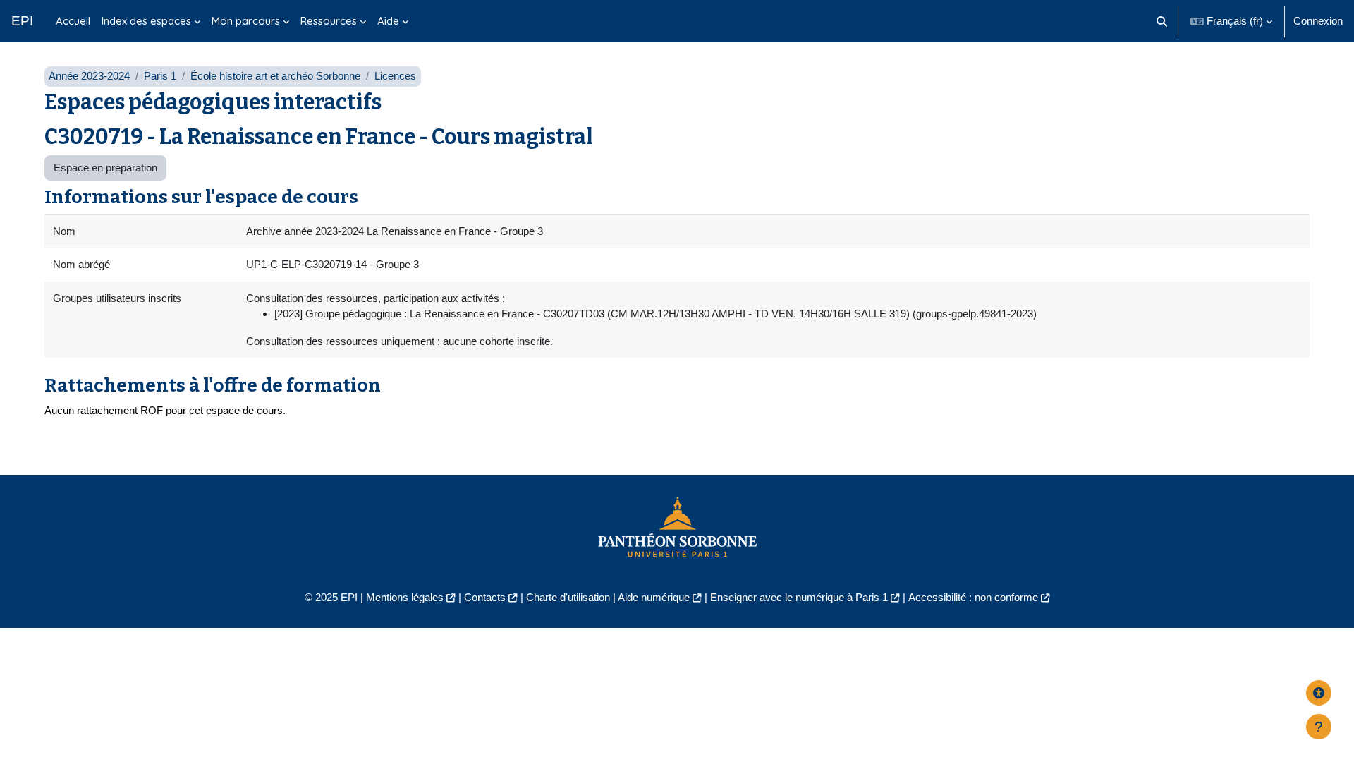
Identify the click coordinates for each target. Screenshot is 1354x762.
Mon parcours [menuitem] (246, 21)
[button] (1162, 21)
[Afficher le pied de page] (1318, 726)
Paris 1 (160, 76)
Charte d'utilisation (568, 597)
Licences (395, 76)
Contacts (485, 597)
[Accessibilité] (1318, 693)
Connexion (1318, 21)
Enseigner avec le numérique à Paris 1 (799, 597)
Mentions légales (405, 597)
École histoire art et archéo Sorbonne (275, 76)
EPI (22, 20)
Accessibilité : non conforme (973, 597)
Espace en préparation (105, 168)
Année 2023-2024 (89, 76)
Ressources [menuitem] (328, 21)
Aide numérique (654, 597)
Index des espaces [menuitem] (146, 21)
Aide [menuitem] (388, 21)
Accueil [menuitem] (73, 21)
